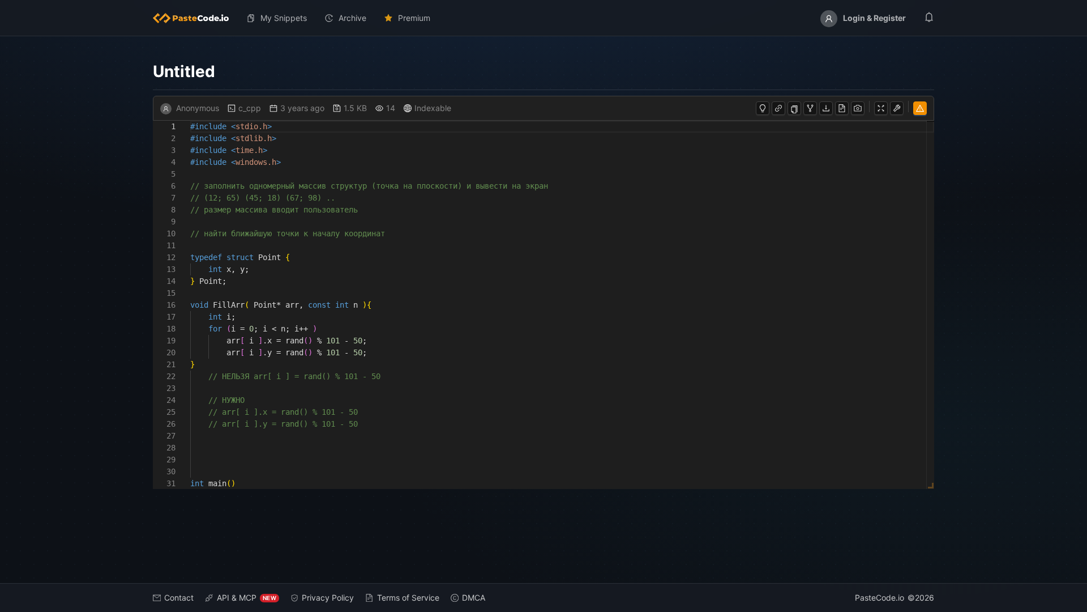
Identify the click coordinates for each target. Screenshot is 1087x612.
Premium (414, 18)
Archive (352, 18)
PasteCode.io (879, 597)
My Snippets (283, 18)
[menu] (543, 18)
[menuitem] (195, 18)
